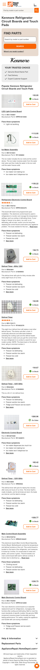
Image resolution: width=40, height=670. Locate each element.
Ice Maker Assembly (10, 149)
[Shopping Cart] (35, 4)
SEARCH (20, 46)
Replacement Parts (11, 643)
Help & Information (11, 638)
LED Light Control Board (12, 111)
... (33, 227)
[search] (36, 10)
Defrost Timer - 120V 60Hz (12, 384)
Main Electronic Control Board (14, 597)
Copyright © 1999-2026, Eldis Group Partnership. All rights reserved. (20, 663)
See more (10, 241)
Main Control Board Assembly (14, 533)
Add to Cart (30, 104)
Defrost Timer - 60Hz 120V (12, 266)
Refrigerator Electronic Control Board (17, 199)
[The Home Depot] (15, 4)
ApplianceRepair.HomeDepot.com (19, 648)
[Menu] (4, 4)
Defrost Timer (7, 317)
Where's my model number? (14, 51)
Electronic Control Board (12, 432)
